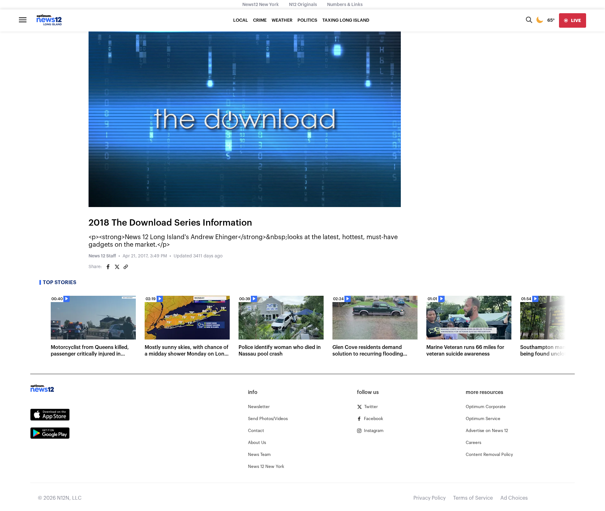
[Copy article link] (125, 266)
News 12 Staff (102, 256)
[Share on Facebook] (108, 266)
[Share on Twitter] (116, 266)
